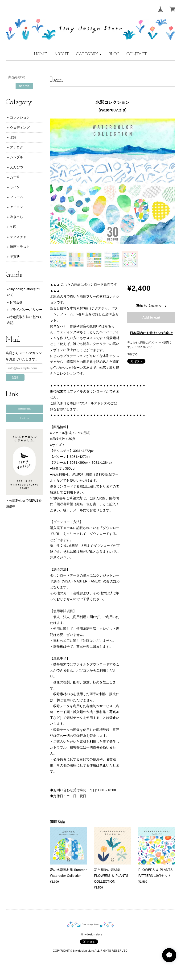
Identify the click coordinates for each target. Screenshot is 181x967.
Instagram (24, 408)
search (24, 86)
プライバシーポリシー (25, 309)
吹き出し (16, 217)
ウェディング (20, 127)
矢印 (13, 227)
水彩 (13, 137)
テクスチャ (18, 237)
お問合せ (16, 302)
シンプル (16, 157)
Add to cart (151, 317)
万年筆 (15, 177)
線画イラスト (20, 247)
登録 (15, 377)
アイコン (16, 207)
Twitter (24, 418)
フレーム (16, 197)
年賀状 (15, 256)
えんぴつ (16, 167)
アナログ (16, 147)
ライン (15, 187)
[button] (89, 54)
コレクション (20, 117)
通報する (132, 354)
